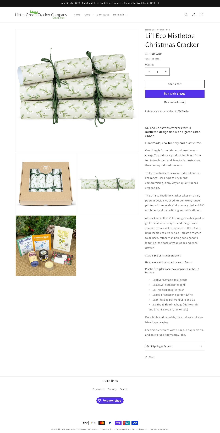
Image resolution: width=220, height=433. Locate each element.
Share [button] (152, 357)
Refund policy (107, 429)
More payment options (174, 102)
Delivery (112, 389)
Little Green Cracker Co (68, 429)
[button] (88, 14)
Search (124, 389)
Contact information (159, 429)
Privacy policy (122, 429)
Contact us (99, 389)
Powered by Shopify (88, 429)
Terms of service (139, 429)
